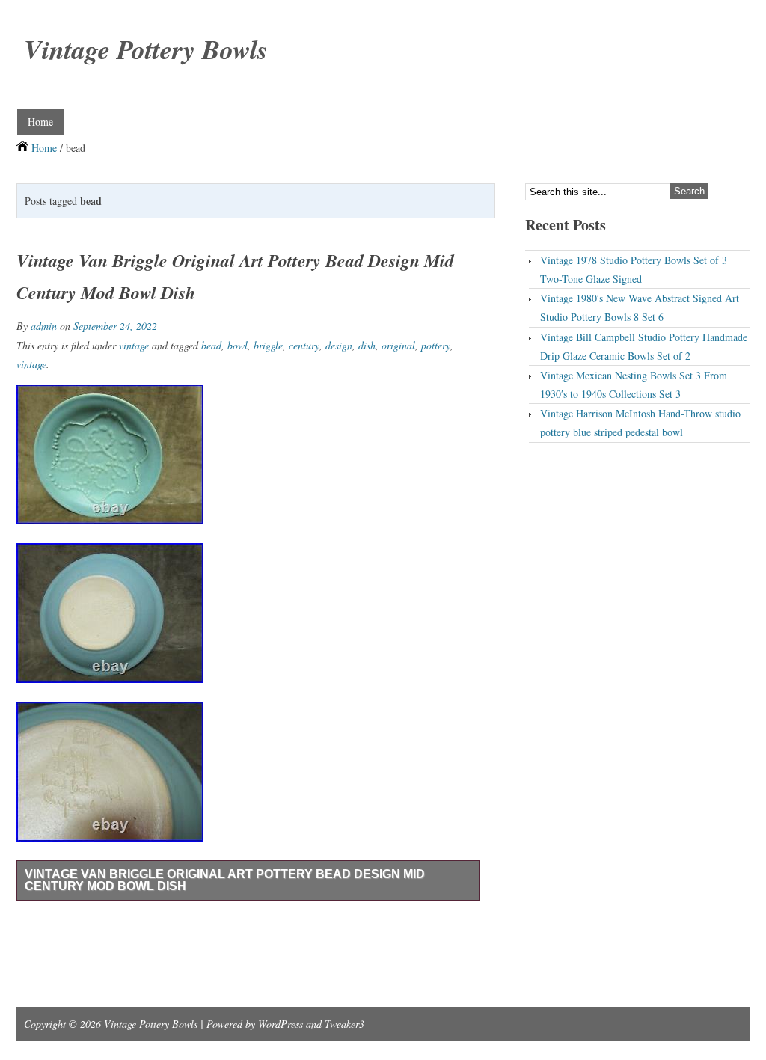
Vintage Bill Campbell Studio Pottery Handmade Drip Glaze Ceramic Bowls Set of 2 (643, 346)
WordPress (280, 1024)
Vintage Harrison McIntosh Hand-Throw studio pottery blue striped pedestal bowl (640, 422)
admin (44, 326)
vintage (134, 345)
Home (40, 121)
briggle (268, 345)
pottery (435, 345)
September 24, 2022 (115, 326)
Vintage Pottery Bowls (146, 49)
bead (211, 345)
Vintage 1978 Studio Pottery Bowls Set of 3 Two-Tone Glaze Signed (633, 269)
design (338, 345)
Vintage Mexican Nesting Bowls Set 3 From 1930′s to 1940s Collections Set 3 (633, 384)
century (304, 345)
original (398, 345)
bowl (237, 345)
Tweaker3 (344, 1024)
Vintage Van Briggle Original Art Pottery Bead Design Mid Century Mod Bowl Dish (225, 880)
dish (367, 345)
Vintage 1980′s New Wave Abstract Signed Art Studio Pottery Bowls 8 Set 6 (639, 307)
